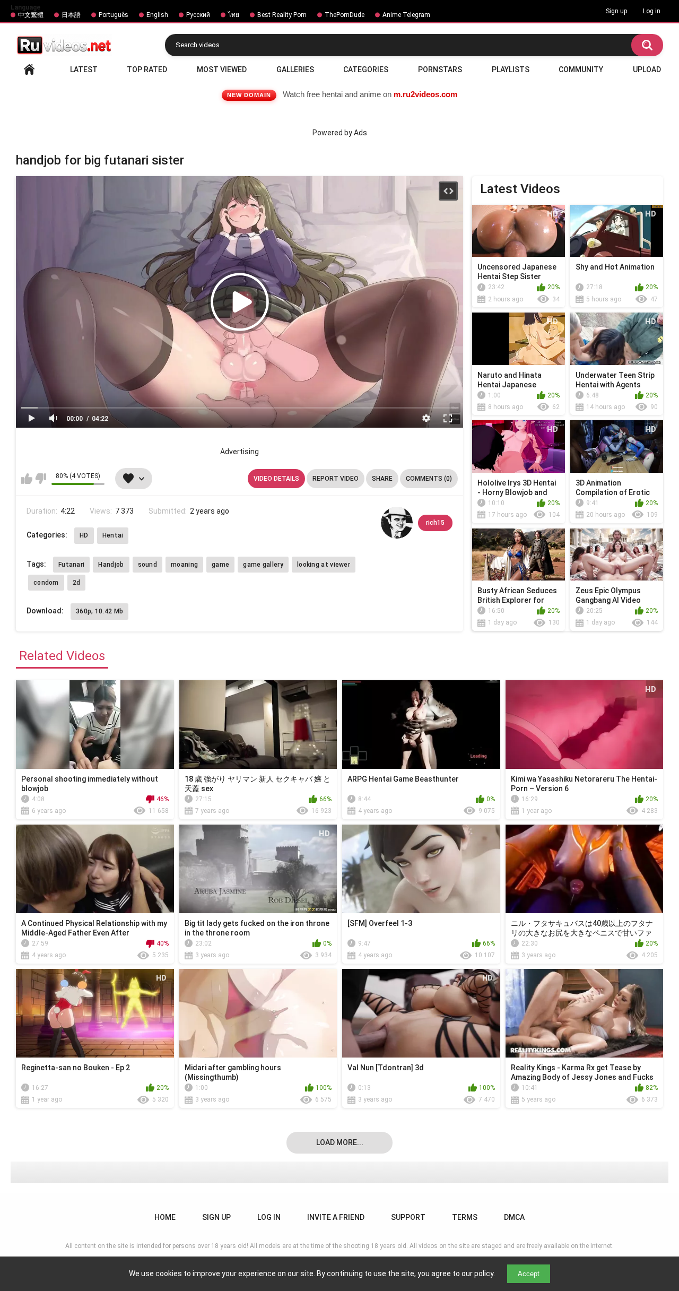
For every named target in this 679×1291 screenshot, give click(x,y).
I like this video (26, 478)
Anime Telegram (406, 15)
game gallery (263, 564)
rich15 (435, 522)
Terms (464, 1217)
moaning (184, 564)
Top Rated (147, 69)
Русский (198, 15)
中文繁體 (30, 15)
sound (148, 564)
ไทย (233, 15)
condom (46, 582)
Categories (365, 69)
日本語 (71, 15)
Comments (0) (429, 478)
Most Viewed (222, 69)
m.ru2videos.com (425, 94)
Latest (84, 69)
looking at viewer (323, 564)
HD (84, 535)
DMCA (514, 1217)
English (157, 15)
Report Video (335, 478)
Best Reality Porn (282, 15)
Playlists (510, 69)
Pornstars (440, 69)
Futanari (71, 564)
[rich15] (397, 523)
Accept (528, 1274)
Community (581, 69)
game (220, 564)
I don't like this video (40, 478)
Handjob (111, 564)
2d (77, 582)
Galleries (295, 69)
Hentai (113, 535)
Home (29, 69)
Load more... (339, 1142)
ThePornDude (344, 15)
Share (382, 478)
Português (113, 15)
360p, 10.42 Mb (99, 611)
